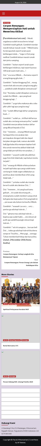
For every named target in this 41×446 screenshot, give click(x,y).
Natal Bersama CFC (10, 346)
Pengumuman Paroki (21, 399)
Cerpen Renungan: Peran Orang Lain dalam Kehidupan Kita (21, 262)
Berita (5, 304)
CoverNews (33, 440)
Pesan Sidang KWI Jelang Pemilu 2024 (18, 382)
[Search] (37, 13)
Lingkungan (20, 412)
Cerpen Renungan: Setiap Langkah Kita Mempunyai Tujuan (18, 254)
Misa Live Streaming (20, 395)
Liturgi (20, 404)
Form (20, 408)
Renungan (7, 23)
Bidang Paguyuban (14, 304)
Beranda (20, 391)
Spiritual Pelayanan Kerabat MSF (16, 309)
